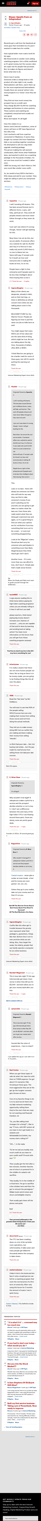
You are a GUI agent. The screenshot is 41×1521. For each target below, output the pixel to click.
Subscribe (22, 31)
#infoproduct (19, 187)
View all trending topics (13, 1427)
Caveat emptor (17, 875)
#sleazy (28, 187)
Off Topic (24, 1327)
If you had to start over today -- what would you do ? (21, 1344)
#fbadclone (8, 187)
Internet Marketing (27, 1348)
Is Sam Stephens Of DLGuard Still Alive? (20, 1383)
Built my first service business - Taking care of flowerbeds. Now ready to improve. (22, 1406)
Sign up (35, 3)
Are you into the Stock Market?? (17, 1365)
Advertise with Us (32, 10)
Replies (10, 1339)
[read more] (23, 1336)
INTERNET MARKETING (12, 28)
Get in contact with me (14, 1001)
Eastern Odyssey (12, 1304)
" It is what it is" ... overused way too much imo (22, 1323)
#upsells (7, 189)
